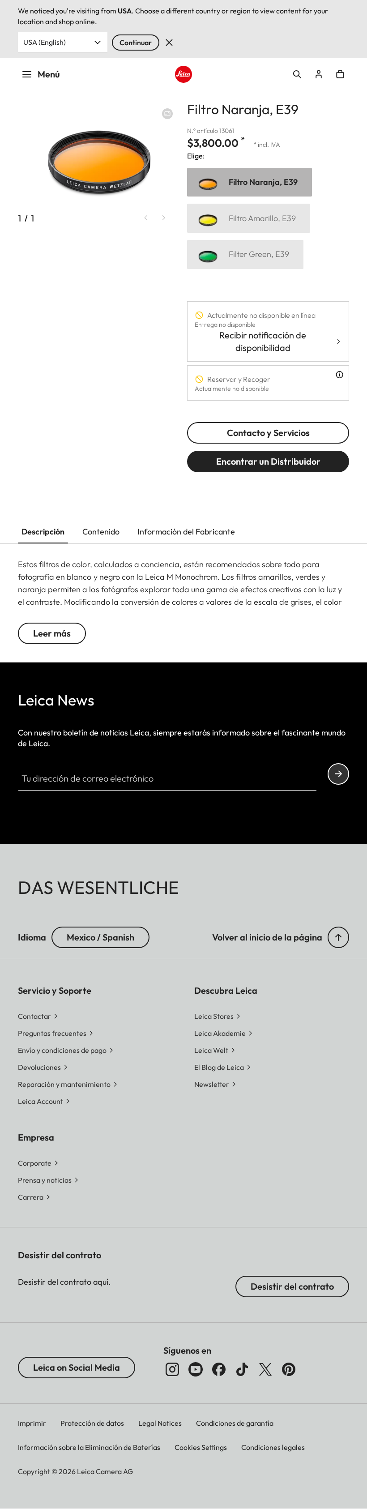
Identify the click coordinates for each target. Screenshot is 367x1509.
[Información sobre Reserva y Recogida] (339, 374)
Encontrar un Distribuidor (268, 461)
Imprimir (32, 1423)
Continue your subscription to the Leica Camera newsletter (338, 774)
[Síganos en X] (265, 1369)
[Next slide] (164, 217)
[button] (338, 937)
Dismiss (169, 42)
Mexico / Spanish (100, 937)
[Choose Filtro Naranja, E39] (249, 182)
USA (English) (44, 42)
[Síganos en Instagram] (172, 1369)
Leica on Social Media (76, 1367)
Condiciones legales (273, 1447)
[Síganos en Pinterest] (289, 1369)
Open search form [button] (297, 74)
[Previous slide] (146, 217)
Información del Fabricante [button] (186, 531)
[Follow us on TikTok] (242, 1369)
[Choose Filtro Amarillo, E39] (248, 218)
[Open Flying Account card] (319, 74)
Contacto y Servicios (268, 432)
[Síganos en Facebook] (219, 1369)
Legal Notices (160, 1423)
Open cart (340, 74)
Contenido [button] (100, 531)
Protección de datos (92, 1423)
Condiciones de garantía (234, 1423)
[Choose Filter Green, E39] (245, 254)
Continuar (135, 42)
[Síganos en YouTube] (196, 1369)
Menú (49, 74)
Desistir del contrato (292, 1286)
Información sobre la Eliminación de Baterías (89, 1447)
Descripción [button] (42, 531)
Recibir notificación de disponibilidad (262, 341)
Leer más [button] (52, 633)
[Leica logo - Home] (183, 74)
